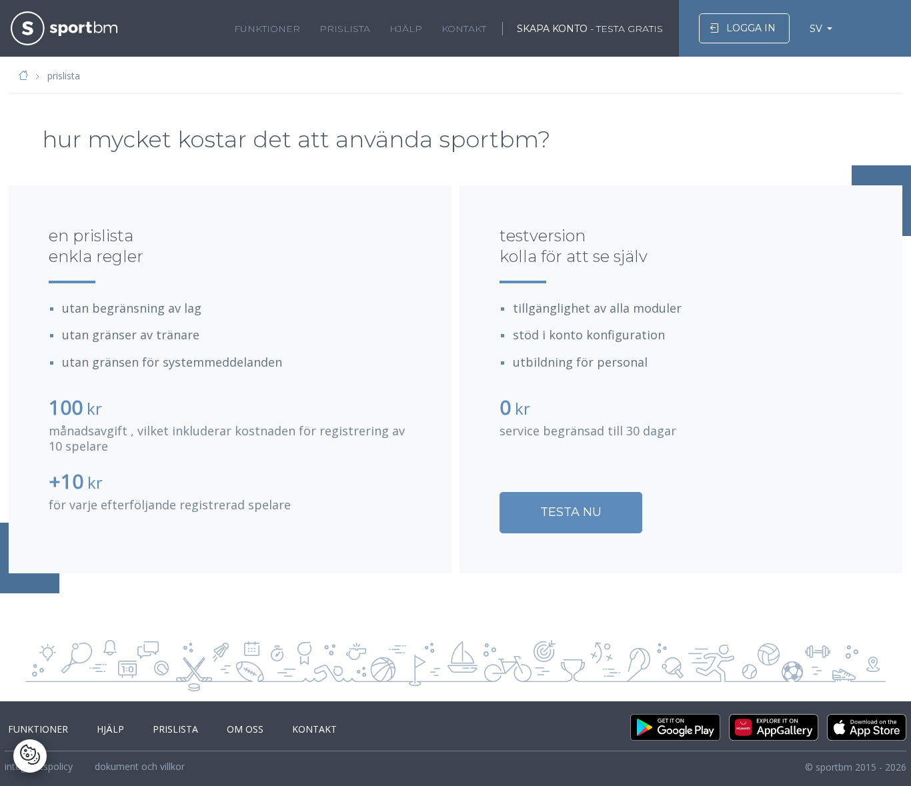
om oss (245, 729)
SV (816, 29)
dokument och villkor (140, 766)
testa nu (571, 512)
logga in (751, 28)
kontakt (463, 29)
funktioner (267, 29)
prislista (344, 29)
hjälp (405, 29)
